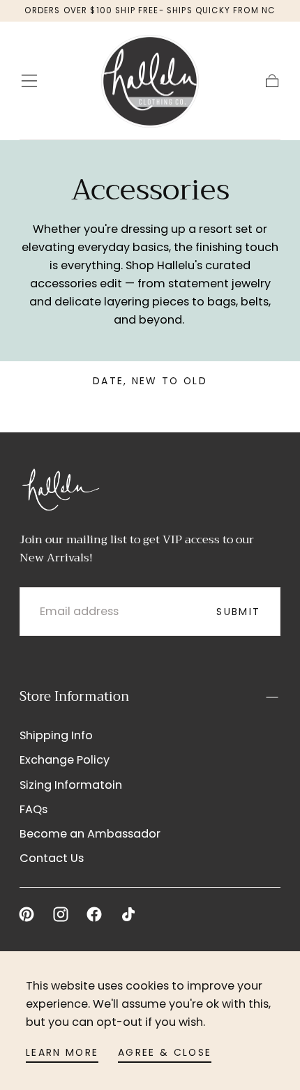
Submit (238, 612)
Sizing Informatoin (71, 785)
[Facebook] (94, 914)
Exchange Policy (65, 760)
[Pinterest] (26, 914)
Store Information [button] (74, 697)
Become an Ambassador (90, 834)
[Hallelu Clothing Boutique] (60, 488)
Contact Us (52, 858)
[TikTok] (128, 914)
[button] (29, 81)
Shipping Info (56, 735)
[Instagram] (60, 914)
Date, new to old (150, 381)
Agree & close (164, 1052)
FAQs (33, 809)
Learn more (62, 1052)
